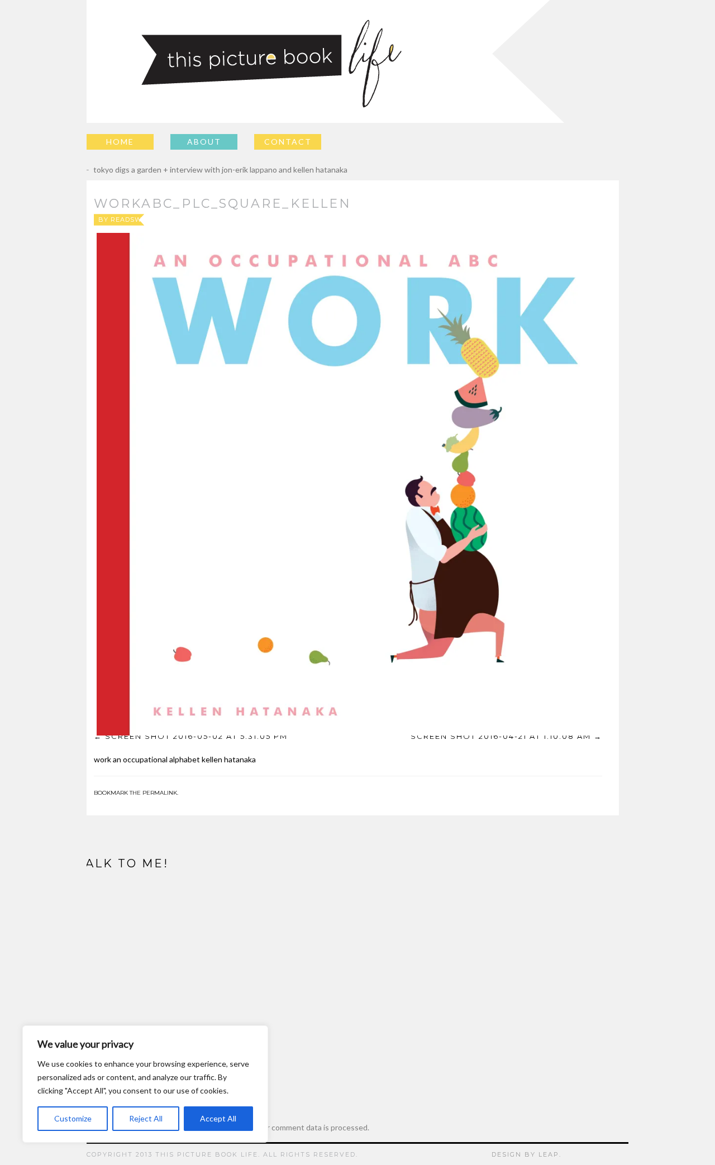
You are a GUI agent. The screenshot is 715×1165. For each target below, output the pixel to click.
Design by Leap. (526, 1154)
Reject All (146, 1118)
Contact (288, 141)
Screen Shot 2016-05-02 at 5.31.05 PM (196, 736)
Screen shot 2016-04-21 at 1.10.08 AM (501, 736)
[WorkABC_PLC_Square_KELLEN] (348, 484)
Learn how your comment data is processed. (292, 1127)
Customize (73, 1118)
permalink (159, 792)
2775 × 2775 (376, 219)
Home (120, 141)
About (204, 141)
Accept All (218, 1118)
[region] (145, 1084)
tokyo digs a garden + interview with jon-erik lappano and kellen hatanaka (212, 169)
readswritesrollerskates (164, 219)
